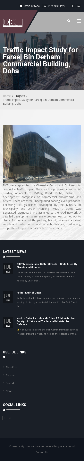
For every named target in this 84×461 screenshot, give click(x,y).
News (9, 391)
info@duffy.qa (32, 6)
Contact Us (42, 452)
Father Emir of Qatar (29, 292)
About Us (11, 367)
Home (7, 96)
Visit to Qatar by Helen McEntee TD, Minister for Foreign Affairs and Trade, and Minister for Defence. (46, 321)
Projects (10, 383)
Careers (10, 375)
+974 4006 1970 (56, 6)
